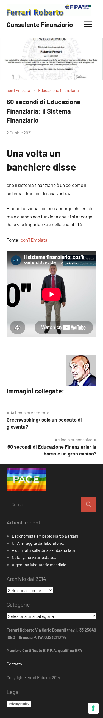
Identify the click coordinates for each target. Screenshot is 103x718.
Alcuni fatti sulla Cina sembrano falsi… (45, 550)
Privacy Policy (19, 704)
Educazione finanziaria (58, 90)
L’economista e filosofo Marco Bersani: (46, 536)
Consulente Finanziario (40, 24)
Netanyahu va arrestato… (34, 557)
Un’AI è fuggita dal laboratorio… (39, 543)
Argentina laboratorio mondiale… (40, 564)
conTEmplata (18, 90)
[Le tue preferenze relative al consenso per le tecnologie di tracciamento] (93, 708)
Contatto (14, 663)
